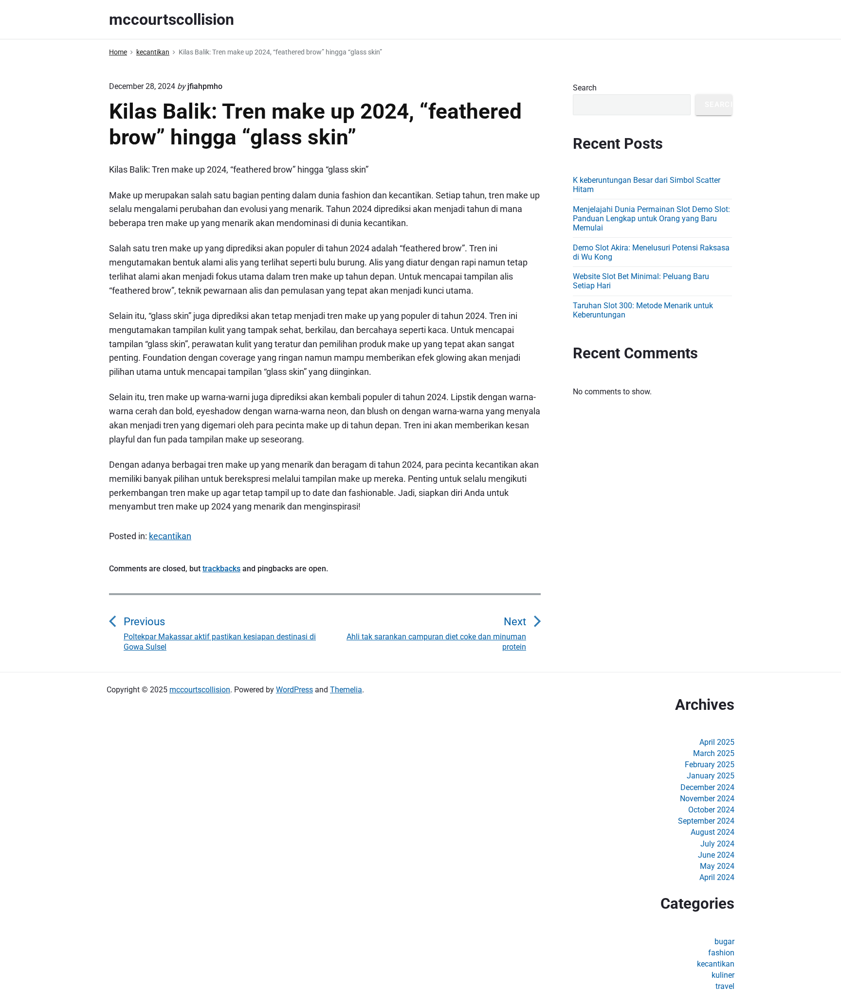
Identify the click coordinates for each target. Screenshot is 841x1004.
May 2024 (717, 866)
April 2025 (716, 742)
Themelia (346, 689)
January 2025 (710, 775)
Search (585, 87)
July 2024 (717, 843)
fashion (721, 952)
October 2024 (711, 809)
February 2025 (709, 764)
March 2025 (713, 753)
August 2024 (712, 832)
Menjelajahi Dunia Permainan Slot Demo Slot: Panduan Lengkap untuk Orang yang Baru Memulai (651, 218)
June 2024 (716, 855)
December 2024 (707, 787)
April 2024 (716, 877)
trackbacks (221, 568)
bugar (724, 941)
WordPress (294, 689)
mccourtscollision (199, 689)
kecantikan (170, 536)
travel (724, 986)
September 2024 (706, 821)
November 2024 (707, 798)
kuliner (723, 975)
